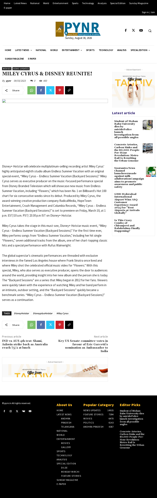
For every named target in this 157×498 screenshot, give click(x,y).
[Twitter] (133, 30)
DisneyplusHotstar (42, 313)
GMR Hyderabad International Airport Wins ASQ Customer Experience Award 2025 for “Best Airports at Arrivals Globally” (127, 204)
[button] (150, 31)
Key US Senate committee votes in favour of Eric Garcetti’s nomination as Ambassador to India (83, 346)
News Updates (21, 68)
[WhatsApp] (31, 90)
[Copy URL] (69, 90)
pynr (8, 80)
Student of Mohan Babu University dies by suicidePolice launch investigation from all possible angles (126, 129)
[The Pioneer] (78, 29)
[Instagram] (11, 411)
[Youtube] (141, 30)
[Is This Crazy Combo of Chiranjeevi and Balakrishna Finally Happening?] (148, 224)
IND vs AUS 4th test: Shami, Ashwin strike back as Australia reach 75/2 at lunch (25, 344)
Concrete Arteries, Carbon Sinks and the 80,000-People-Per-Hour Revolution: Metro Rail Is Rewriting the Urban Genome (132, 439)
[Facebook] (126, 30)
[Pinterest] (60, 90)
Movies (7, 68)
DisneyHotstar (21, 313)
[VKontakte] (23, 411)
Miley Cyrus (62, 313)
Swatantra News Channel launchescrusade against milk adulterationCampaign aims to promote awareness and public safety (129, 178)
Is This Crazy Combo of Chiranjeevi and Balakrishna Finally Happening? (127, 226)
